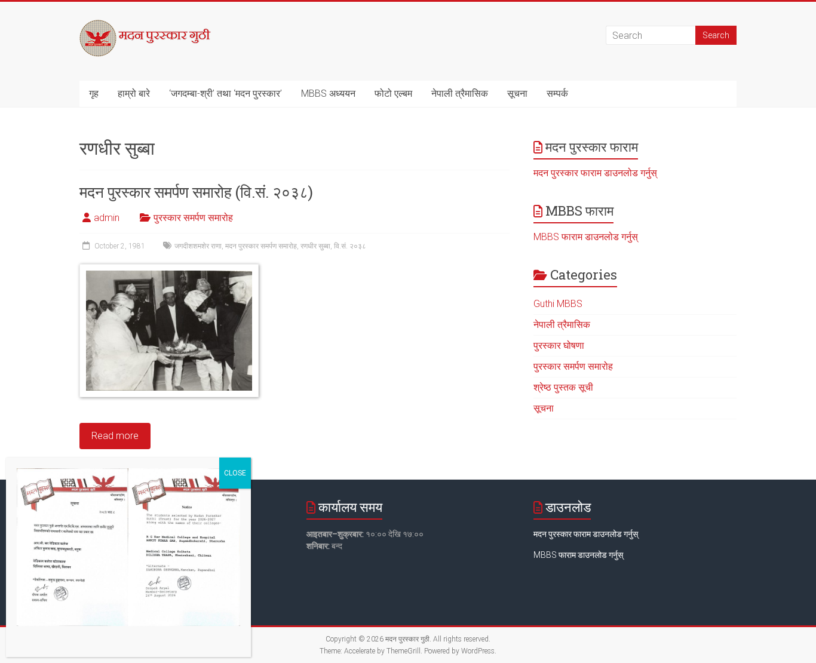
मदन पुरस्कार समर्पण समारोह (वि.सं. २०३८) (196, 192)
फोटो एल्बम (393, 93)
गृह (94, 93)
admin (106, 217)
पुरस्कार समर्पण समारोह (193, 217)
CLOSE (235, 473)
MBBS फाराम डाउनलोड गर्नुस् (585, 237)
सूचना (517, 93)
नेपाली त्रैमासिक (459, 93)
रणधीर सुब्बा (315, 246)
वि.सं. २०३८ (350, 246)
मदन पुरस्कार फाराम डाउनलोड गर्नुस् (595, 173)
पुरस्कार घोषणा (558, 345)
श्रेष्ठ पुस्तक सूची (563, 387)
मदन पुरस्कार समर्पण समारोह (261, 246)
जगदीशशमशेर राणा (198, 246)
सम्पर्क (557, 93)
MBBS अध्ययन (328, 93)
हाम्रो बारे (134, 93)
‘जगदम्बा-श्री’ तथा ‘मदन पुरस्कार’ (225, 93)
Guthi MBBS (557, 303)
